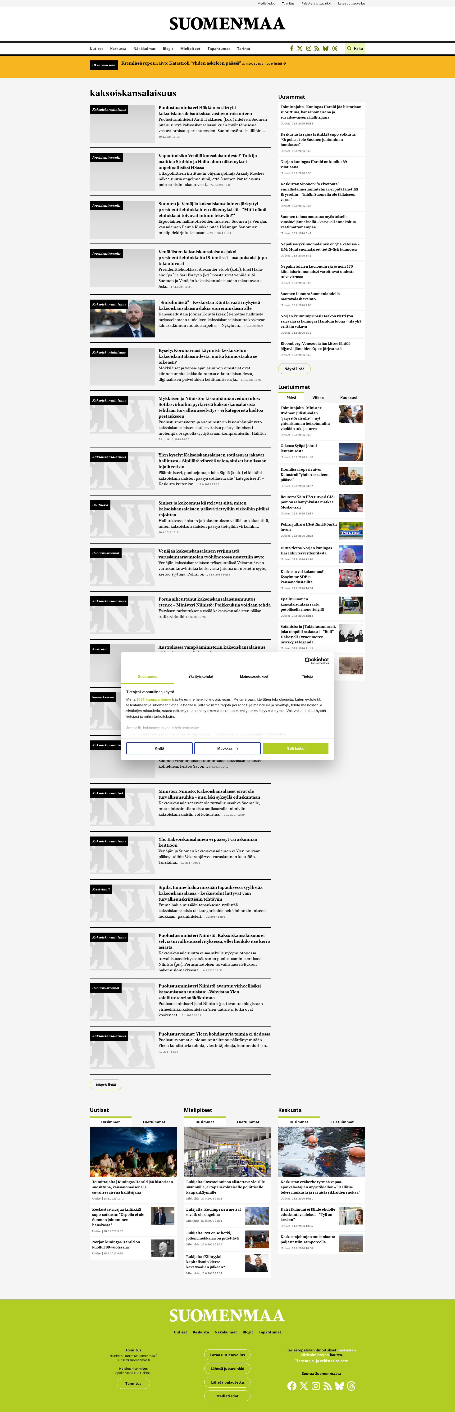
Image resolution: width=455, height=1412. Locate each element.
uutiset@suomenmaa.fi (133, 1360)
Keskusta (118, 48)
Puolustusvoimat (105, 553)
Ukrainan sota (103, 65)
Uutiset (96, 48)
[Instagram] (310, 49)
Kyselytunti (101, 889)
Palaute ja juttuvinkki (316, 3)
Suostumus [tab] (147, 676)
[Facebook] (293, 49)
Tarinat (243, 48)
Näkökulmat (144, 48)
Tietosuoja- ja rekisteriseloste (321, 1360)
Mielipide (192, 1198)
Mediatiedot (266, 3)
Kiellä (159, 748)
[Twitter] (305, 1389)
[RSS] (318, 49)
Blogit (168, 48)
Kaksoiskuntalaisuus (109, 352)
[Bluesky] (340, 1389)
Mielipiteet (190, 48)
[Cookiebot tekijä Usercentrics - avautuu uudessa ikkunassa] (308, 660)
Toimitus (288, 3)
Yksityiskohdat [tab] (200, 676)
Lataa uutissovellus (351, 3)
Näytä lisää (106, 1084)
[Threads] (336, 49)
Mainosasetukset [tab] (254, 676)
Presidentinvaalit (106, 157)
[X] (301, 49)
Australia (100, 649)
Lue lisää (274, 63)
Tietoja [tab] (307, 676)
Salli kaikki (296, 748)
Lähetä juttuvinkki (227, 1368)
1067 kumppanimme (153, 699)
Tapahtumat (219, 48)
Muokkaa (224, 748)
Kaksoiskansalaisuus (109, 109)
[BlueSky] (327, 49)
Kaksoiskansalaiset (107, 793)
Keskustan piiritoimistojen (328, 1352)
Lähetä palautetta (227, 1382)
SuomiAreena (103, 697)
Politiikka (100, 505)
